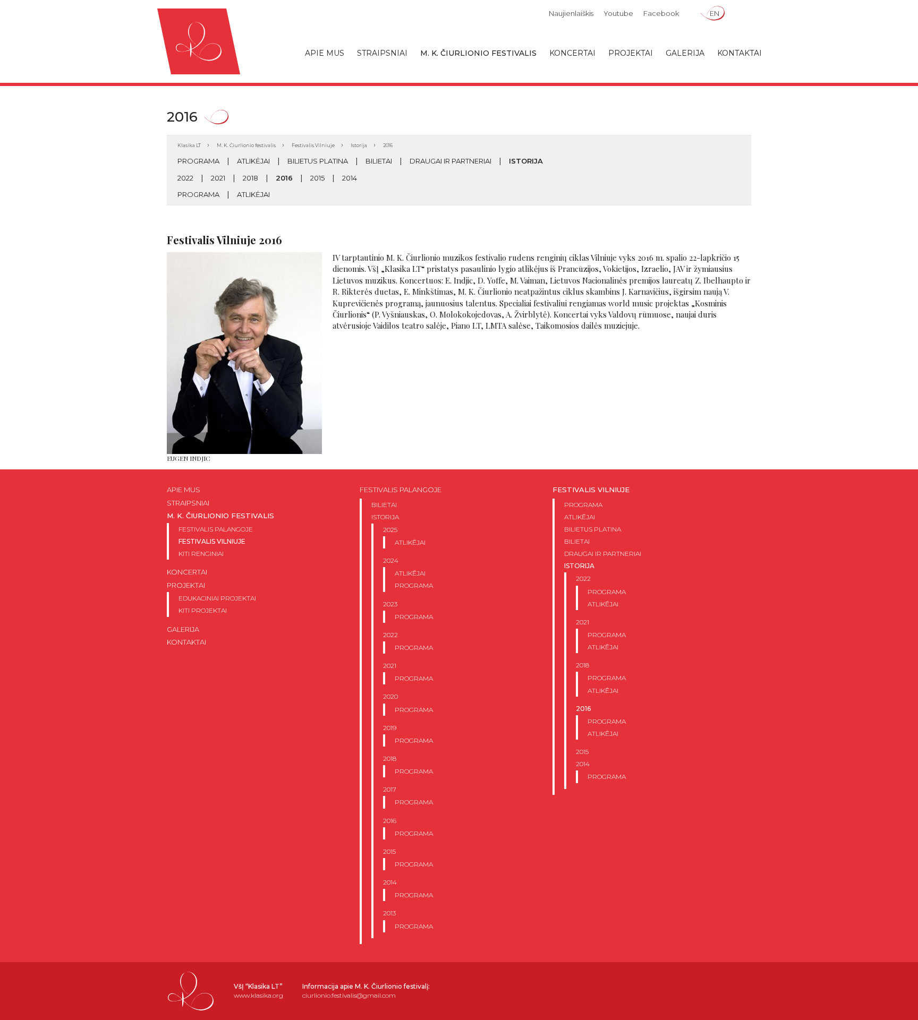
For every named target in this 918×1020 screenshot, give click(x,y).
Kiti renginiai (201, 554)
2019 (389, 728)
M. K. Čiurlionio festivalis (478, 53)
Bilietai (379, 161)
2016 (284, 178)
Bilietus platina (317, 161)
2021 (218, 178)
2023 (390, 604)
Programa (198, 161)
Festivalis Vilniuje (313, 145)
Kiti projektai (202, 610)
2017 (389, 789)
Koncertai (572, 53)
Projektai (630, 53)
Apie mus (324, 53)
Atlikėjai (253, 161)
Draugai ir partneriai (450, 161)
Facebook (661, 13)
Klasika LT (189, 145)
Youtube (618, 13)
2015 (317, 178)
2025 (390, 530)
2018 (250, 178)
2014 (349, 178)
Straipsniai (382, 53)
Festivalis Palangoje (215, 529)
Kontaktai (739, 53)
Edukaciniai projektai (217, 598)
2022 (185, 178)
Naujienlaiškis (571, 13)
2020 (390, 696)
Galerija (685, 53)
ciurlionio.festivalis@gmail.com (349, 995)
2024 (390, 560)
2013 (389, 913)
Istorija (359, 145)
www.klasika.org (258, 995)
